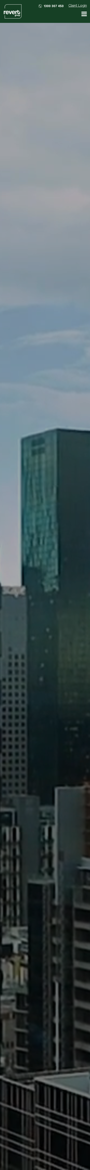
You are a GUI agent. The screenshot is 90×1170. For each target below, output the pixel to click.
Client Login (77, 6)
